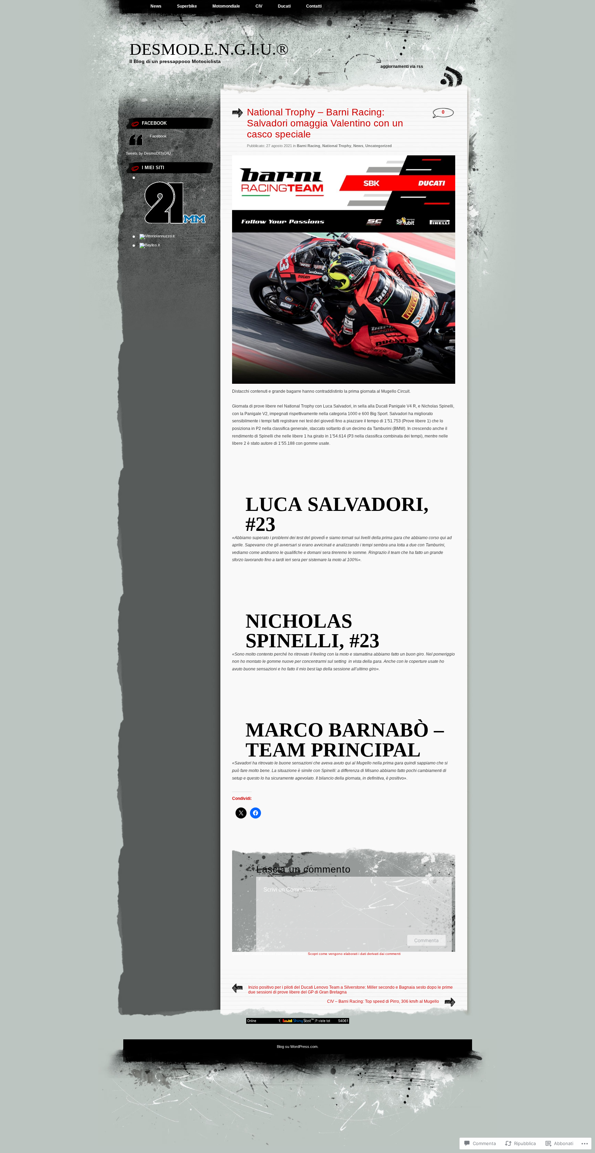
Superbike (187, 6)
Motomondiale (226, 6)
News (155, 6)
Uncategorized (378, 146)
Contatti (314, 6)
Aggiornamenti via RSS (401, 66)
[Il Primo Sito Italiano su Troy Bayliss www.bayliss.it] (149, 245)
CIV (258, 6)
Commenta (426, 940)
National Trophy (336, 146)
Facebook (154, 123)
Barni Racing (308, 146)
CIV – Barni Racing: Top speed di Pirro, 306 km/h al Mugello (383, 1001)
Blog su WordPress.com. (298, 1046)
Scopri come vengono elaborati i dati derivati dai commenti (354, 954)
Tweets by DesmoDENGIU (148, 153)
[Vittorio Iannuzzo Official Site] (157, 236)
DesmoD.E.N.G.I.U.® (209, 49)
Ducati (284, 6)
